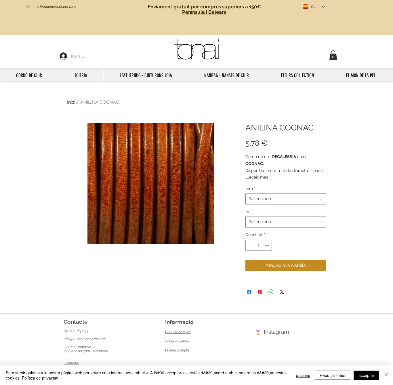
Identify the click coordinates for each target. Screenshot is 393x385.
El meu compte (177, 350)
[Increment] (267, 245)
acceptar (366, 375)
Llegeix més (256, 177)
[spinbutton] (258, 245)
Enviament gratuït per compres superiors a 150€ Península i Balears (204, 9)
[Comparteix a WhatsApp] (271, 292)
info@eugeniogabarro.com (85, 339)
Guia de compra (178, 332)
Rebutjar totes (332, 375)
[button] (333, 55)
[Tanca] (386, 375)
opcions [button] (303, 375)
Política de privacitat (40, 378)
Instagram (276, 332)
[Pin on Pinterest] (260, 292)
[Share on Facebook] (249, 292)
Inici (71, 102)
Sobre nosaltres (177, 341)
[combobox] (285, 199)
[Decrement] (249, 245)
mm (250, 188)
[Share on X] (281, 292)
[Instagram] (258, 332)
